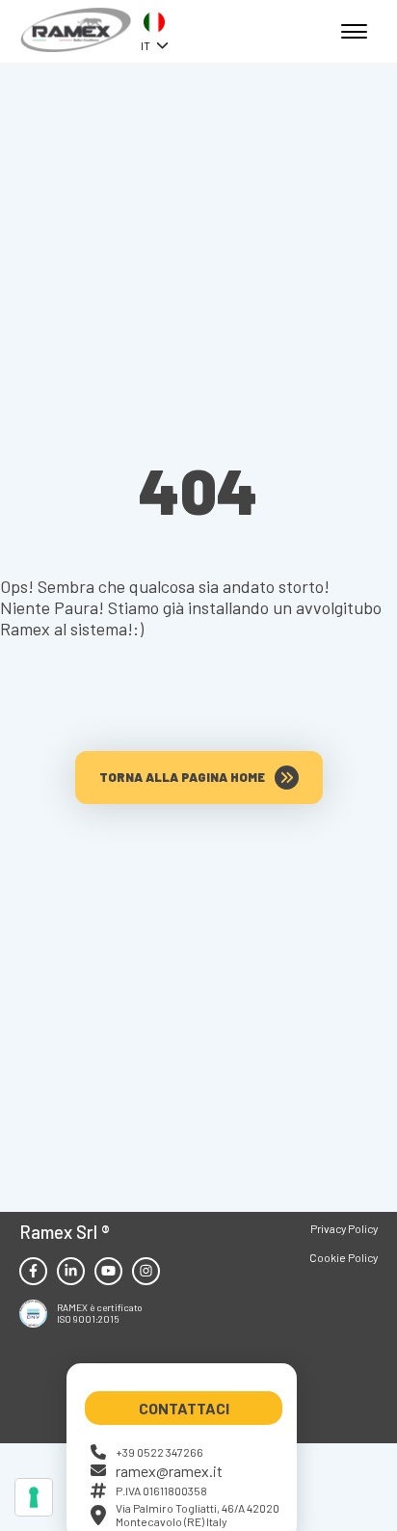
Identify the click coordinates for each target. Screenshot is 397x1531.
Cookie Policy (343, 1257)
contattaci (184, 1408)
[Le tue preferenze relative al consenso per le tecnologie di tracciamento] (33, 1497)
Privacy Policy (344, 1228)
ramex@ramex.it (169, 1471)
